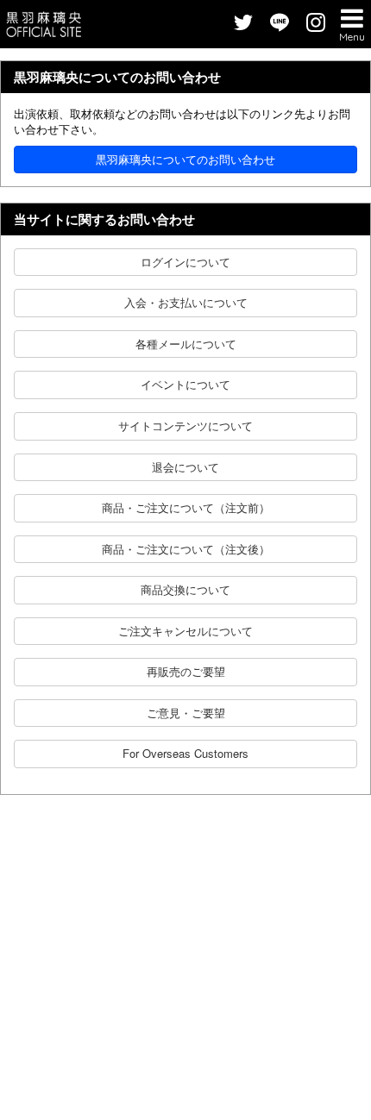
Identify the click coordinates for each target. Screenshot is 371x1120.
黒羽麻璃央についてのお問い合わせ (185, 159)
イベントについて (185, 384)
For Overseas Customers (185, 753)
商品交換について (185, 589)
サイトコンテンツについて (185, 425)
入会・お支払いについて (186, 302)
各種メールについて (185, 343)
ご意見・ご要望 (186, 712)
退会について (185, 467)
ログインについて (185, 261)
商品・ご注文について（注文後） (186, 549)
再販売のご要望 (186, 671)
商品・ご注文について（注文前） (186, 507)
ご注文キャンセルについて (185, 631)
